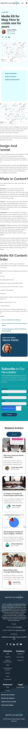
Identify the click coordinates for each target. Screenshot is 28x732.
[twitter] (11, 644)
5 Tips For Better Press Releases (11, 320)
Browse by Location (8, 695)
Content (5, 12)
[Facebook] (3, 37)
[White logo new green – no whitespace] (14, 714)
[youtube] (21, 644)
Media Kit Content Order (12, 79)
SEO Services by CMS (8, 701)
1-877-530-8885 (17, 627)
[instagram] (17, 644)
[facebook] (7, 644)
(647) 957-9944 (20, 630)
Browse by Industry (7, 698)
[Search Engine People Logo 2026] (10, 2)
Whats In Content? (10, 76)
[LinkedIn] (9, 37)
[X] (6, 37)
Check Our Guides (7, 705)
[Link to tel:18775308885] (22, 3)
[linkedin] (14, 644)
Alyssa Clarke (10, 339)
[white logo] (14, 596)
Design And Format (10, 73)
